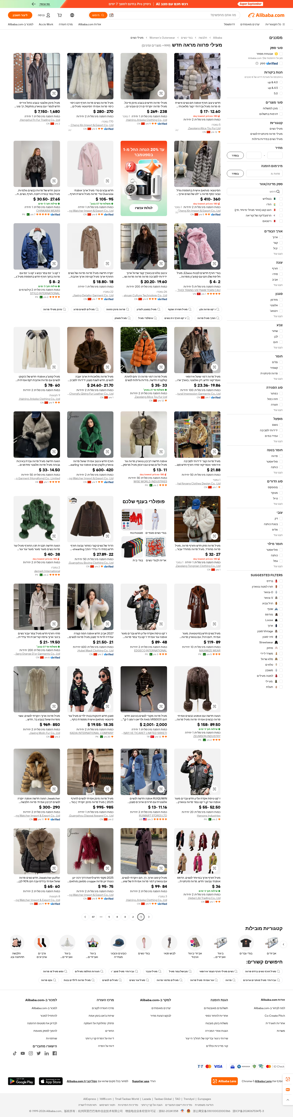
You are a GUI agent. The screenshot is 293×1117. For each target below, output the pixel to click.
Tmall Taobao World (127, 1098)
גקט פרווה (46, 980)
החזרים (109, 1030)
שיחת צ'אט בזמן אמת (101, 1015)
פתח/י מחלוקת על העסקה (99, 1023)
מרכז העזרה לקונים (103, 1008)
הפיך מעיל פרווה (206, 318)
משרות (281, 1030)
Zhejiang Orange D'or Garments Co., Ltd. (37, 653)
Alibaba (217, 37)
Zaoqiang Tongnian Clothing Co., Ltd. (197, 565)
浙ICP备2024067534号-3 (248, 1111)
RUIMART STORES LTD (153, 815)
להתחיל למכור (48, 1015)
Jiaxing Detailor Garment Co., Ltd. (92, 295)
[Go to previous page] (148, 916)
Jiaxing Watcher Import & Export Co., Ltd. (90, 210)
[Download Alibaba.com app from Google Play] (21, 1081)
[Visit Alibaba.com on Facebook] (54, 1053)
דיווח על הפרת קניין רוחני (99, 1038)
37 (93, 917)
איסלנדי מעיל (145, 318)
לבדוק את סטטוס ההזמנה (42, 1023)
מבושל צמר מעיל (178, 971)
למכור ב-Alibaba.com (44, 1008)
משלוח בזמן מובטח (216, 1023)
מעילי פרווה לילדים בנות (77, 980)
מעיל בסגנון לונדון (146, 309)
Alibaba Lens (263, 1081)
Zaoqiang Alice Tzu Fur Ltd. (204, 128)
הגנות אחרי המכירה (216, 1030)
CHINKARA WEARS (48, 210)
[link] (288, 1079)
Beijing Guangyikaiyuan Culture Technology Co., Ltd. (144, 295)
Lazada (146, 1098)
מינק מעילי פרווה (52, 309)
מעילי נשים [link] (137, 37)
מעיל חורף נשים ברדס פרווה (260, 971)
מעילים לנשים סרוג (84, 309)
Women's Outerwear (162, 37)
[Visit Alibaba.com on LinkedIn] (46, 1053)
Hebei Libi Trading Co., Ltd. (204, 898)
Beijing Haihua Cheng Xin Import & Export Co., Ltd (90, 125)
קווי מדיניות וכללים (217, 1046)
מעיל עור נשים (137, 980)
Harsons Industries (208, 815)
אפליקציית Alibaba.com (82, 1081)
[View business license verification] (182, 1111)
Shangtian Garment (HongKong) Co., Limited (37, 478)
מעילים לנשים (110, 980)
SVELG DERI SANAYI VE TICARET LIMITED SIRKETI (144, 733)
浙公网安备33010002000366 (211, 1111)
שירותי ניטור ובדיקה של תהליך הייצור (206, 1038)
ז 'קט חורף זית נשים (175, 318)
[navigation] (255, 477)
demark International (47, 571)
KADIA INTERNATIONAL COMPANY (91, 733)
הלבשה (203, 37)
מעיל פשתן (121, 318)
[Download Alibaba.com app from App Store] (51, 1081)
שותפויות (51, 1038)
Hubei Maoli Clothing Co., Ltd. (95, 650)
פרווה (228, 980)
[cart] (59, 15)
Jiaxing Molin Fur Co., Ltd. (44, 733)
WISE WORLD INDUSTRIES (150, 481)
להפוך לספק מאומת (45, 1030)
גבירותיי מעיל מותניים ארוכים (259, 980)
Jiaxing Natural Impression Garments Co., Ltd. (197, 393)
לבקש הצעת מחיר (160, 1015)
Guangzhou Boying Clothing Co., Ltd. (90, 562)
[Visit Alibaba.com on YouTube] (22, 1053)
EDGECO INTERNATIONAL (150, 650)
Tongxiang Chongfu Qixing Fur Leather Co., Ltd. (90, 393)
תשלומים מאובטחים (216, 1008)
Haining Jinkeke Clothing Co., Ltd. (146, 119)
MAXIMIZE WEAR (209, 650)
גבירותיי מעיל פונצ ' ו (122, 971)
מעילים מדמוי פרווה (168, 980)
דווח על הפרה (106, 1046)
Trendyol (189, 1098)
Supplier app (140, 1081)
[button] (111, 15)
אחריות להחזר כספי (216, 1015)
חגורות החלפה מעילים (87, 971)
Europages (204, 1098)
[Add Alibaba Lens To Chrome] (224, 1081)
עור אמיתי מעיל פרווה (202, 980)
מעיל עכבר (151, 971)
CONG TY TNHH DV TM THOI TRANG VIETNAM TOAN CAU (197, 290)
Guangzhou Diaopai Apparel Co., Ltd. (91, 815)
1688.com (105, 1098)
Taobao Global (163, 1098)
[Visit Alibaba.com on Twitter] (38, 1053)
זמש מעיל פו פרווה (53, 971)
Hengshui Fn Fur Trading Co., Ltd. (40, 119)
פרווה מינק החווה (115, 309)
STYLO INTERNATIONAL (45, 293)
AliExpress (89, 1098)
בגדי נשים (187, 37)
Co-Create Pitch (275, 1015)
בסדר (235, 155)
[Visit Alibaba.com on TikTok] (14, 1053)
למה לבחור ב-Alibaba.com (269, 1008)
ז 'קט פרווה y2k (207, 309)
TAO (177, 1098)
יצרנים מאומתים (161, 1008)
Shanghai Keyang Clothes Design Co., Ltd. (197, 483)
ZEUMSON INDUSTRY (206, 736)
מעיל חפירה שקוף (178, 309)
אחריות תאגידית (275, 1023)
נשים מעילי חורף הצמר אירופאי (216, 971)
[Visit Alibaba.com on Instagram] (30, 1053)
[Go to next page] (85, 916)
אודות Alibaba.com (273, 999)
